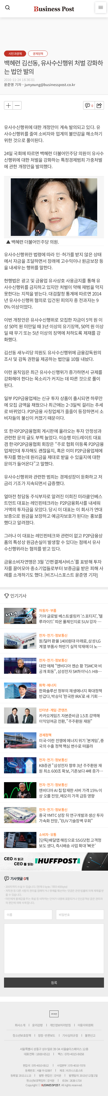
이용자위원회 (85, 1025)
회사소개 (20, 1025)
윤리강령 (37, 1025)
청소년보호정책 (22, 1035)
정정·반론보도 (46, 1035)
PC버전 (54, 1014)
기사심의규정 (70, 1035)
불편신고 (90, 1035)
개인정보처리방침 (60, 1025)
